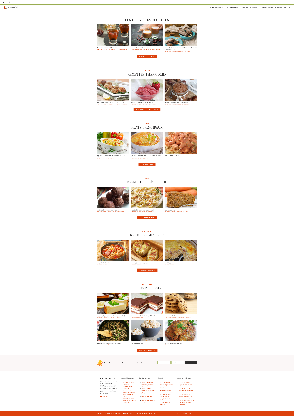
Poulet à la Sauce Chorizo (172, 155)
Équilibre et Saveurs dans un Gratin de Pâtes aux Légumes (111, 156)
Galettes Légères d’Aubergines (173, 343)
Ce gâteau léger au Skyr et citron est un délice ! (111, 316)
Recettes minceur (281, 7)
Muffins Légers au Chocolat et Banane (108, 210)
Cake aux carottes (170, 210)
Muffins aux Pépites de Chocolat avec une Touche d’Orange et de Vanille (185, 396)
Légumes (167, 344)
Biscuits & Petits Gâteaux (104, 211)
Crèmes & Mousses (136, 211)
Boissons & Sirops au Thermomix (106, 49)
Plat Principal (112, 158)
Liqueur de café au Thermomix (140, 48)
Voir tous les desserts (147, 217)
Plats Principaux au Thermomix (106, 104)
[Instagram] (6, 2)
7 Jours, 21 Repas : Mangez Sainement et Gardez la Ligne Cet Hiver (147, 384)
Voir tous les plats (147, 164)
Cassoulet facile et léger (104, 263)
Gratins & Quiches (102, 158)
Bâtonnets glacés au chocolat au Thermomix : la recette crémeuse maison (181, 48)
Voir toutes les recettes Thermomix (147, 109)
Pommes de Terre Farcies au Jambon (141, 263)
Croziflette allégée (170, 263)
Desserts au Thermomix (171, 51)
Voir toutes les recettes (147, 56)
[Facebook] (3, 2)
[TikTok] (9, 2)
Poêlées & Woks (110, 344)
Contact (100, 413)
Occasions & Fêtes (267, 7)
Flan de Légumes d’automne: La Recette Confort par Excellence (146, 156)
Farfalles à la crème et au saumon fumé (142, 210)
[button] (289, 8)
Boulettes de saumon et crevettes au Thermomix (111, 102)
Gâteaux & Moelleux (182, 211)
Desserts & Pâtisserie (249, 7)
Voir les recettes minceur (147, 270)
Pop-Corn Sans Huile (137, 343)
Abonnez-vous (191, 362)
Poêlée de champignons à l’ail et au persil (109, 343)
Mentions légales (129, 413)
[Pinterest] (107, 396)
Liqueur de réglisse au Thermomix (107, 48)
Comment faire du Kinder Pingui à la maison (144, 316)
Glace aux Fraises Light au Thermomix (142, 102)
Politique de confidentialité (146, 413)
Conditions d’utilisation (113, 413)
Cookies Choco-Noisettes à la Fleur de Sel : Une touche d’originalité (186, 402)
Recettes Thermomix (216, 7)
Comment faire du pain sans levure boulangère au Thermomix (129, 400)
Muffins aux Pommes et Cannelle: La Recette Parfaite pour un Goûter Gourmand (186, 390)
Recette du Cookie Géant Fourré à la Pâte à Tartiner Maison (185, 384)
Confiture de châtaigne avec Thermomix (176, 102)
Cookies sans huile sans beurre (174, 316)
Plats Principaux (232, 7)
